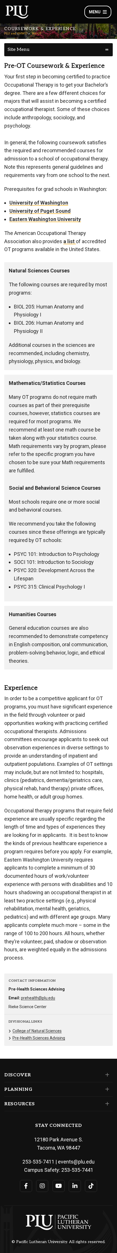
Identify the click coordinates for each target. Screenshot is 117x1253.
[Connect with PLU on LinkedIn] (75, 1186)
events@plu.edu (76, 1162)
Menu (95, 12)
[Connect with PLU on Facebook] (26, 1186)
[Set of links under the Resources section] (106, 1104)
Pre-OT (36, 33)
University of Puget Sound (40, 211)
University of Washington (38, 203)
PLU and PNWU (15, 33)
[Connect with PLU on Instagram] (42, 1186)
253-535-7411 (38, 1162)
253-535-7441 (77, 1170)
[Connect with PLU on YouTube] (59, 1186)
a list (69, 241)
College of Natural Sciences (37, 1031)
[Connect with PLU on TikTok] (91, 1186)
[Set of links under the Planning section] (106, 1089)
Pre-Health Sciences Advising (38, 1038)
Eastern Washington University (45, 219)
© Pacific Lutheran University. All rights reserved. (58, 1242)
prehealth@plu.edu (38, 998)
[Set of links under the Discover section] (106, 1075)
